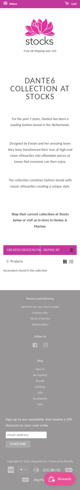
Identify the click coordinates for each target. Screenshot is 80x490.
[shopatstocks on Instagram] (45, 346)
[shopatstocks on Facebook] (35, 346)
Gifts (40, 392)
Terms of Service (40, 318)
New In (40, 369)
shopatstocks (39, 461)
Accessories (40, 398)
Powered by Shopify (61, 461)
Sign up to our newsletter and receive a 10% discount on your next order (39, 422)
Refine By (52, 250)
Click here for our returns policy (40, 307)
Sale (40, 404)
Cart (74, 4)
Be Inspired (40, 375)
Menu (13, 4)
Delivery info (40, 313)
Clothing (40, 387)
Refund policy (40, 324)
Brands (40, 381)
